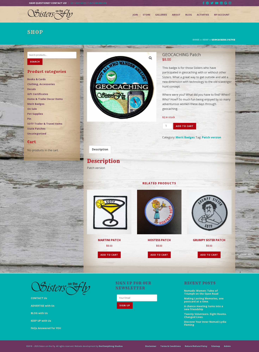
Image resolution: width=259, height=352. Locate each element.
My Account (222, 14)
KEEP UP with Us (41, 320)
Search (35, 61)
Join (135, 14)
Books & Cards (36, 79)
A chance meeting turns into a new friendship (203, 308)
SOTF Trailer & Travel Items (44, 123)
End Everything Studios (111, 346)
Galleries (161, 14)
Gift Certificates (37, 94)
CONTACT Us (39, 298)
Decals (31, 89)
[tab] (100, 149)
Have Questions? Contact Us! (48, 3)
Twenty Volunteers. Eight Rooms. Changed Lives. (205, 315)
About (176, 14)
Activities (203, 14)
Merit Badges (185, 137)
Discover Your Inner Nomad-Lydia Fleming (205, 323)
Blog (188, 14)
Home (196, 39)
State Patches (36, 128)
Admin (227, 346)
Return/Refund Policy (196, 346)
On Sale (32, 109)
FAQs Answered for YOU (46, 328)
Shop (205, 39)
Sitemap (215, 346)
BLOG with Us (39, 313)
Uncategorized (36, 133)
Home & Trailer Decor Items (45, 99)
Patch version (211, 137)
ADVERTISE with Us (42, 305)
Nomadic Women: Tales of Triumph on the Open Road (201, 292)
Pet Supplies (35, 113)
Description (100, 149)
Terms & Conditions (170, 346)
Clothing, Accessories (41, 84)
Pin (29, 118)
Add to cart (184, 126)
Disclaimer (150, 346)
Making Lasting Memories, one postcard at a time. (204, 300)
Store (146, 14)
